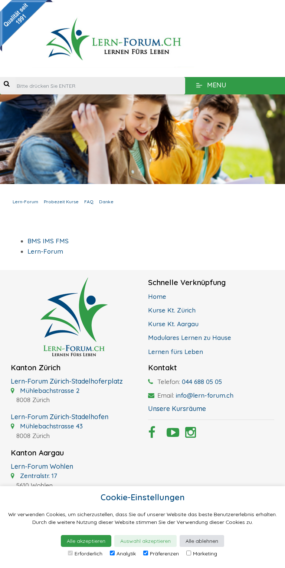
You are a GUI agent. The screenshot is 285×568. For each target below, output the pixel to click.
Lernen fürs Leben (175, 351)
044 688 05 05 (202, 381)
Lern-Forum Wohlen (42, 466)
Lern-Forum (25, 201)
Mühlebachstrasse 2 (48, 390)
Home (157, 296)
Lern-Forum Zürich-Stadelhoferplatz (67, 381)
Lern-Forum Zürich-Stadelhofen (59, 416)
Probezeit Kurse (61, 201)
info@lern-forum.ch (204, 395)
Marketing (205, 553)
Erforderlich (88, 553)
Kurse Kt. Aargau (173, 324)
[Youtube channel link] (170, 434)
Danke (106, 201)
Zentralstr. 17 (37, 476)
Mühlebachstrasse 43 (50, 426)
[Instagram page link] (189, 434)
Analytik (126, 553)
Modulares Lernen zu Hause (189, 337)
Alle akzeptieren (86, 541)
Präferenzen (164, 553)
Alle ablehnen (202, 541)
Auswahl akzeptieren (145, 541)
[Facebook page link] (151, 434)
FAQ (89, 201)
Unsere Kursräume (177, 408)
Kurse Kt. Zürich (172, 310)
